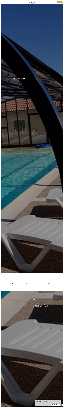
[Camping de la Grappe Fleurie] (32, 2)
